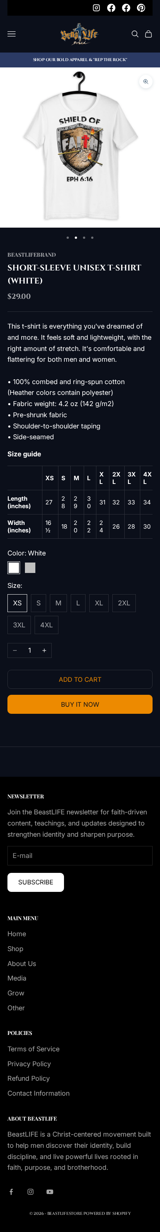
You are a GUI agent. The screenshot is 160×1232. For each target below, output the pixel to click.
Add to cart (80, 679)
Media (16, 978)
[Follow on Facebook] (11, 1191)
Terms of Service (33, 1049)
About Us (21, 963)
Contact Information (38, 1093)
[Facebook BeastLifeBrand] (111, 8)
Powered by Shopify (107, 1213)
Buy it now (80, 704)
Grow (15, 993)
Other (16, 1008)
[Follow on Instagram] (30, 1191)
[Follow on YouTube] (50, 1191)
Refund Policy (28, 1078)
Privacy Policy (29, 1064)
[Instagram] (96, 8)
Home (16, 934)
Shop (15, 949)
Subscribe (35, 882)
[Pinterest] (141, 8)
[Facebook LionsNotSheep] (126, 8)
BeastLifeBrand (31, 254)
